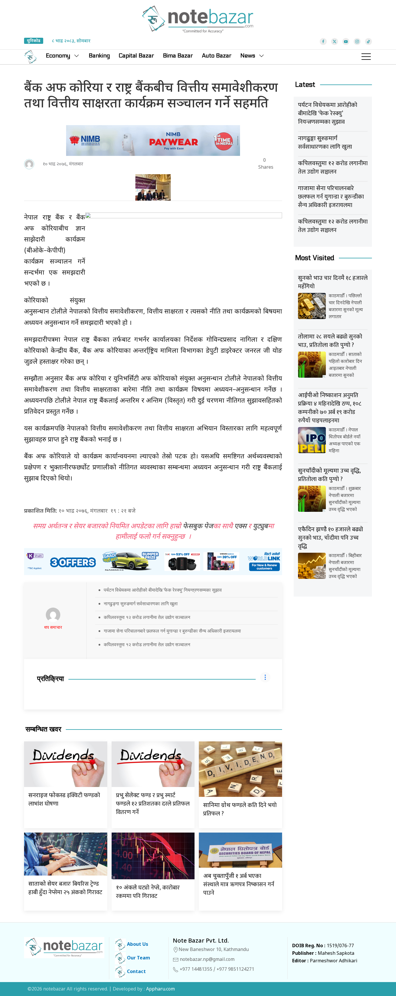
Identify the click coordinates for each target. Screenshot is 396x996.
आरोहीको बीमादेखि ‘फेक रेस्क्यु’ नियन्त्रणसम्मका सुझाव (327, 113)
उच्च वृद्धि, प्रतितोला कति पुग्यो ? (329, 475)
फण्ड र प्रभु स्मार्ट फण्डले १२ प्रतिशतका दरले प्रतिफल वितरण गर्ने (153, 803)
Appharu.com (160, 989)
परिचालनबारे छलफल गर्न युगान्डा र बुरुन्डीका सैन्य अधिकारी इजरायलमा (331, 196)
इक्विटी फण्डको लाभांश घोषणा (64, 799)
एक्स (240, 526)
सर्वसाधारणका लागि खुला (325, 143)
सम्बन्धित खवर (43, 729)
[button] (366, 57)
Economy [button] (58, 55)
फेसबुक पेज (198, 526)
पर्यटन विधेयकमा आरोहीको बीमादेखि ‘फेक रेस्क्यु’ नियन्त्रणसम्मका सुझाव (163, 590)
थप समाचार (53, 628)
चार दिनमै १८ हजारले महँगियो (333, 282)
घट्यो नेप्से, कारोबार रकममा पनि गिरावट (148, 892)
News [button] (247, 55)
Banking (99, 55)
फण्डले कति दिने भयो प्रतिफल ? (240, 809)
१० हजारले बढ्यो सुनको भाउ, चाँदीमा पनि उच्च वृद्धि (330, 538)
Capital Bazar (136, 55)
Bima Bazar (178, 55)
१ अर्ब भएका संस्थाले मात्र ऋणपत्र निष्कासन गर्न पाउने (238, 884)
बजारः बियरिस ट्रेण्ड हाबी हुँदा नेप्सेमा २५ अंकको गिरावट (65, 888)
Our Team (138, 958)
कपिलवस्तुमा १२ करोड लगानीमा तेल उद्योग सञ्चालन (147, 617)
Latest (305, 84)
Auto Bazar (217, 55)
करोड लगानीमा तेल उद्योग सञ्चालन (333, 168)
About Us (137, 945)
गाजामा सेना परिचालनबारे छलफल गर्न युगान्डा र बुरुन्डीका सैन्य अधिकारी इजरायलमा (172, 631)
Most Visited (314, 258)
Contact (136, 972)
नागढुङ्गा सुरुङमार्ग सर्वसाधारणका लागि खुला (141, 603)
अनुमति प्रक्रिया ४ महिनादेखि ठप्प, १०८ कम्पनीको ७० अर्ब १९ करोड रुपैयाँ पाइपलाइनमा (329, 408)
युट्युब (260, 526)
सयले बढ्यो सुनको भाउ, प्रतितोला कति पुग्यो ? (330, 341)
